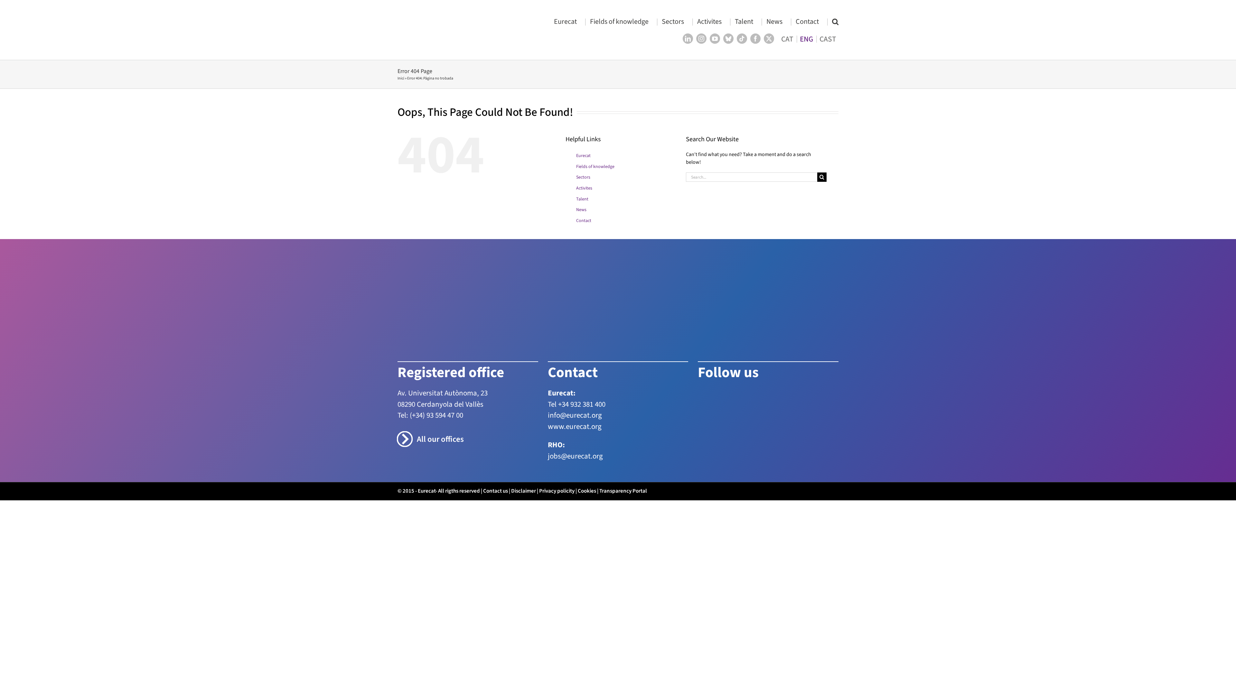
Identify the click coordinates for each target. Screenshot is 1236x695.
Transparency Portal (623, 491)
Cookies (587, 491)
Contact (583, 221)
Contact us (495, 491)
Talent (582, 199)
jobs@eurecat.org (575, 456)
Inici (401, 78)
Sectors (583, 177)
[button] (835, 21)
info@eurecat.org (575, 415)
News (581, 210)
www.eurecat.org (575, 426)
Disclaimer (523, 491)
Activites (584, 188)
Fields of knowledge (595, 166)
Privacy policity (557, 491)
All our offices (440, 439)
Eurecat (583, 156)
